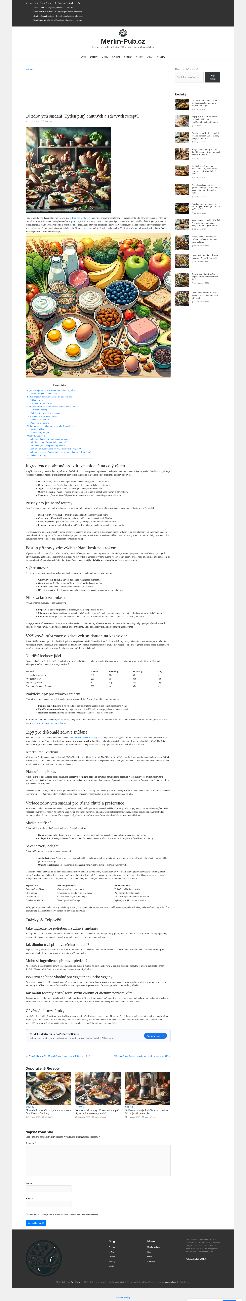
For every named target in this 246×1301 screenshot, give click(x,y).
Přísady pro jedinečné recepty (43, 393)
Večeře (139, 57)
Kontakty (161, 57)
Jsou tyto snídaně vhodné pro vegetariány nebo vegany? (55, 448)
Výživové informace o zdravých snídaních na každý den (52, 406)
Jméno (29, 1183)
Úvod (83, 57)
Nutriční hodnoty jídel (40, 409)
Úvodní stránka (153, 1247)
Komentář (31, 1143)
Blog (149, 1252)
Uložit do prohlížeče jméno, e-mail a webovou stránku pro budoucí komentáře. (63, 1215)
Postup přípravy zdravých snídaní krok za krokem (49, 396)
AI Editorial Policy (123, 1297)
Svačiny (128, 57)
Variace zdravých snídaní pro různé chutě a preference (51, 426)
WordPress (75, 1282)
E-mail (29, 1199)
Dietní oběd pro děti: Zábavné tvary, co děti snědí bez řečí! (205, 256)
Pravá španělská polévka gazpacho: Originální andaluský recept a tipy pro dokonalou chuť (206, 189)
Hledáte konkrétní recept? (186, 69)
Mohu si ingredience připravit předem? (47, 445)
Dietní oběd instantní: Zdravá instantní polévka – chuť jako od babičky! (205, 295)
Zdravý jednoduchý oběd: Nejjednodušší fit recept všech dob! (205, 276)
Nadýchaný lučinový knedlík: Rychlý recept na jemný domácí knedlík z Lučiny (206, 152)
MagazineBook (171, 1282)
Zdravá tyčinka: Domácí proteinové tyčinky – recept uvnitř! (142, 1056)
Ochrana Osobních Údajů (196, 1259)
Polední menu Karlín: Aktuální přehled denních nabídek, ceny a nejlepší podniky (205, 135)
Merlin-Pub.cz (123, 41)
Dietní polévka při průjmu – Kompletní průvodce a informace (58, 16)
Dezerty (94, 57)
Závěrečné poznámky (36, 455)
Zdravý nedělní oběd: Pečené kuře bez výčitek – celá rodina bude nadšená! (205, 239)
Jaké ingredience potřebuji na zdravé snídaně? (51, 439)
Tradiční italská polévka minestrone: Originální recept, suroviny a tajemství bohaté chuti (205, 170)
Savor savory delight (39, 432)
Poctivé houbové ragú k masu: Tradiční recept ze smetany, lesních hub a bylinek (205, 103)
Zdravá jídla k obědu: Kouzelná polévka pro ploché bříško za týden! (58, 1056)
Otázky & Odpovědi (36, 436)
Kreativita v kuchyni (39, 419)
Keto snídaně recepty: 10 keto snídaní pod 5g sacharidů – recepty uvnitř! (97, 1112)
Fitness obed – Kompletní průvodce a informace (65, 3)
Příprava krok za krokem (41, 403)
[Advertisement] (98, 92)
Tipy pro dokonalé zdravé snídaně (42, 416)
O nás (150, 57)
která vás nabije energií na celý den (85, 737)
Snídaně (116, 57)
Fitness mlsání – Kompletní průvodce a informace (53, 7)
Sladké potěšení (37, 429)
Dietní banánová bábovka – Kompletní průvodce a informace (57, 20)
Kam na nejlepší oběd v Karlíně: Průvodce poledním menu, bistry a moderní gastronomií (206, 223)
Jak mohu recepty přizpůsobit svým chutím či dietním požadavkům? (60, 452)
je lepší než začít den (79, 218)
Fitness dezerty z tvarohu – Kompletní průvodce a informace (57, 12)
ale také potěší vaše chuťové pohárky (48, 723)
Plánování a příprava (39, 423)
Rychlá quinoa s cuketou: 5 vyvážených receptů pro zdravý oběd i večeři (206, 206)
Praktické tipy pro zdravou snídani (45, 413)
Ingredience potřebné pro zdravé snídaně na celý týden (51, 390)
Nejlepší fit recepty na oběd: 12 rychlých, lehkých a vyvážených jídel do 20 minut (206, 119)
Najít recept (212, 77)
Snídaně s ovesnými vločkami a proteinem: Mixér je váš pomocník (147, 1112)
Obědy (105, 57)
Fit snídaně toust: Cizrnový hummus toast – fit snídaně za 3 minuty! (48, 1112)
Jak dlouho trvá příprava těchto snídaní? (48, 442)
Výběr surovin (36, 400)
